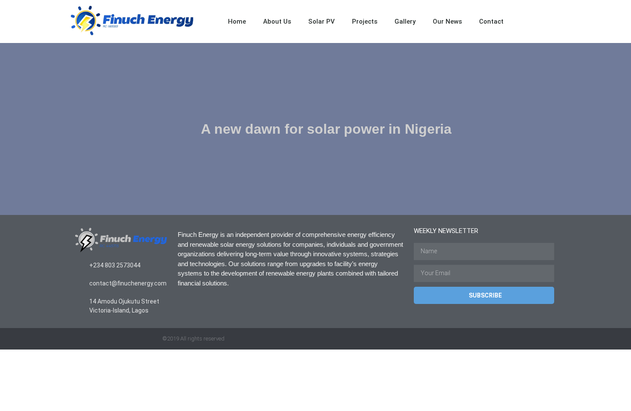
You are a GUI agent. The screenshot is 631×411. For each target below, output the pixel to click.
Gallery (405, 21)
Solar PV (321, 21)
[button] (551, 21)
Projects (364, 21)
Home (237, 21)
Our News (447, 21)
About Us (277, 21)
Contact (491, 21)
